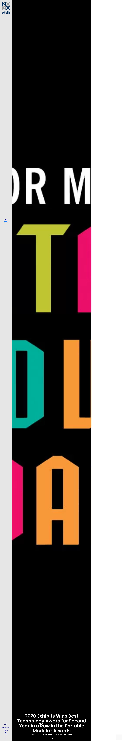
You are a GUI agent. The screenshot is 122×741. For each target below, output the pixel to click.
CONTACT (6, 727)
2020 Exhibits (67, 734)
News (51, 734)
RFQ (5, 724)
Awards (46, 734)
